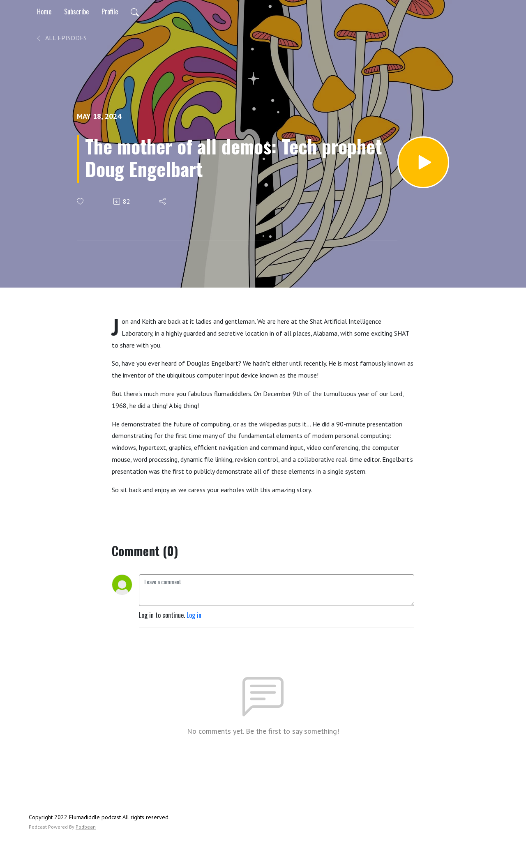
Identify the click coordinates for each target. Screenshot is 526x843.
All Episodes (65, 38)
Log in (194, 615)
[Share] (163, 201)
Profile (110, 11)
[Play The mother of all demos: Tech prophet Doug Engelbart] (423, 162)
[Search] (134, 11)
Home (44, 11)
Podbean (86, 827)
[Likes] (80, 201)
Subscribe (76, 11)
